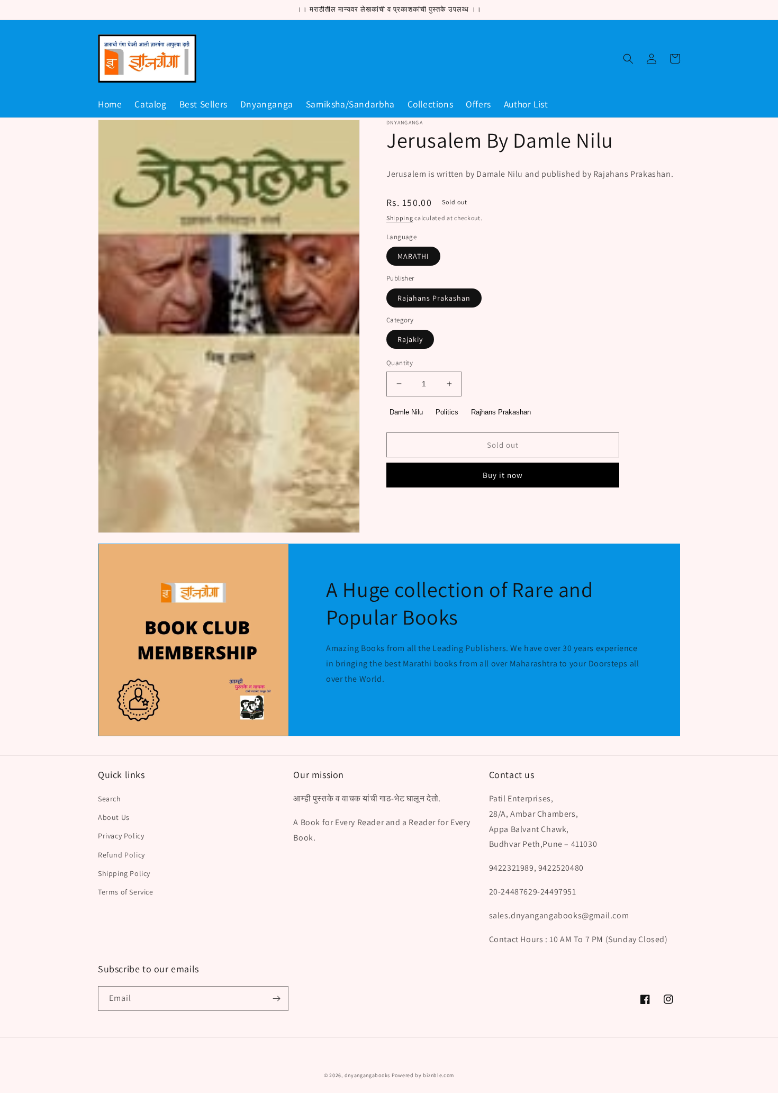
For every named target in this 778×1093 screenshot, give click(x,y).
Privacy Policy (121, 836)
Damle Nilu (406, 411)
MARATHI (413, 256)
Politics (447, 411)
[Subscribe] (276, 998)
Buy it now (503, 475)
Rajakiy (410, 339)
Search (109, 798)
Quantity (399, 362)
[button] (628, 58)
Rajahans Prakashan (434, 297)
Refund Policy (121, 855)
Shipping (399, 218)
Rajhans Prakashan (501, 411)
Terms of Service (125, 892)
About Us (114, 817)
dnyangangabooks (368, 1075)
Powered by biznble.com (423, 1075)
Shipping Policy (124, 873)
